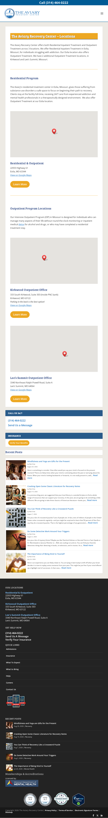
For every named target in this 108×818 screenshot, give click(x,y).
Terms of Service (66, 810)
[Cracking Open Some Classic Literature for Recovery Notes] (16, 495)
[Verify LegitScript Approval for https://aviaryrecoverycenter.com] (77, 805)
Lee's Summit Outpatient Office (22, 614)
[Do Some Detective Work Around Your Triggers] (16, 540)
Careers (9, 682)
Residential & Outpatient (19, 592)
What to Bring (12, 669)
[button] (55, 131)
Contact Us (11, 689)
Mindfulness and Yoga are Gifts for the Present (48, 461)
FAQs (8, 676)
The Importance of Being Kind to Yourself (46, 554)
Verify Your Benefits (19, 443)
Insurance (10, 656)
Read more (92, 500)
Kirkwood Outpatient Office (20, 603)
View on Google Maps (21, 175)
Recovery (28, 726)
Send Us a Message (20, 425)
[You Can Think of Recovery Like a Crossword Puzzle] (16, 518)
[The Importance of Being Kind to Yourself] (16, 563)
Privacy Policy (51, 810)
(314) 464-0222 (17, 420)
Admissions (11, 649)
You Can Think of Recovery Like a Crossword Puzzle (50, 509)
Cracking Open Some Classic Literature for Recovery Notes (53, 486)
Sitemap (9, 812)
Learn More (20, 184)
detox (21, 224)
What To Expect (13, 662)
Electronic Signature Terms (86, 810)
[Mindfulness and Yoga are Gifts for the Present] (16, 470)
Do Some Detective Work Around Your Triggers (48, 531)
